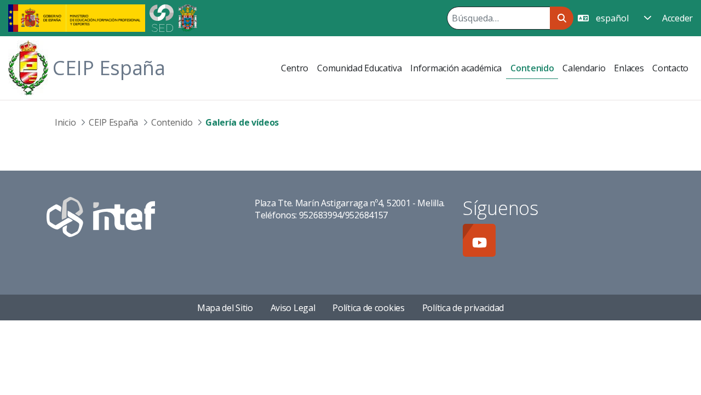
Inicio (65, 122)
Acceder (677, 18)
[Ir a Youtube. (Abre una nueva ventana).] (479, 240)
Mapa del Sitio (225, 308)
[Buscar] (561, 18)
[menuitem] (295, 68)
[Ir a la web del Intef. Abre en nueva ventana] (101, 216)
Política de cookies (368, 308)
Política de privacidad (463, 308)
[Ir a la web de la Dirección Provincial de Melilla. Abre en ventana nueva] (187, 17)
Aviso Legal (293, 308)
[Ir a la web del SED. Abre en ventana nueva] (162, 17)
